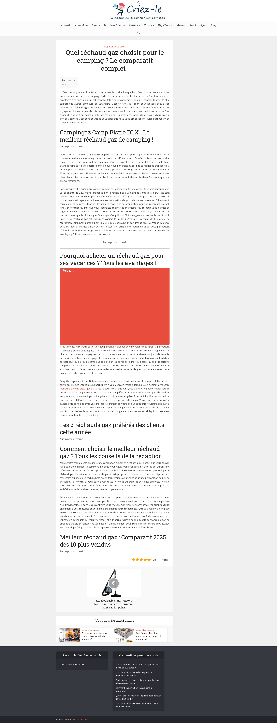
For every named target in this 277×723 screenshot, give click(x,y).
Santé (192, 25)
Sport (203, 25)
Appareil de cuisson (114, 46)
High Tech (164, 25)
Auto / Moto (81, 25)
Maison (181, 25)
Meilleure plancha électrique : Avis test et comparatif (148, 636)
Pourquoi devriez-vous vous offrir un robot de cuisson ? (94, 636)
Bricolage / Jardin (114, 25)
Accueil (65, 25)
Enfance (149, 25)
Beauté (96, 25)
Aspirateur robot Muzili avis (72, 664)
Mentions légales (79, 719)
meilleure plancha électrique (75, 388)
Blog (213, 25)
